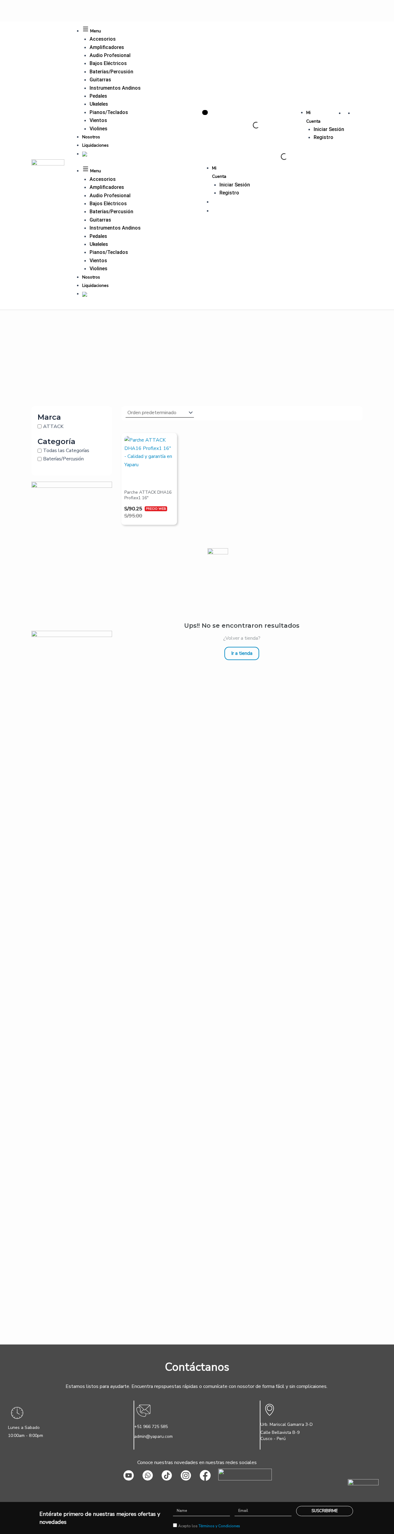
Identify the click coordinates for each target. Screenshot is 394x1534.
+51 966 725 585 (151, 1427)
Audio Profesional (110, 55)
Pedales (98, 96)
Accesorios (103, 39)
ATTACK (53, 426)
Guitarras (100, 80)
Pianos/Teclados (109, 112)
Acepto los (209, 1526)
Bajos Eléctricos (108, 63)
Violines (98, 129)
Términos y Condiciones (219, 1526)
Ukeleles (99, 104)
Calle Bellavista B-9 (280, 1432)
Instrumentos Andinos (115, 88)
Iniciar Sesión (329, 129)
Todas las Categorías (66, 450)
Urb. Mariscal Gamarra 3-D (286, 1424)
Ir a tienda (241, 653)
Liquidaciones (95, 145)
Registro (323, 137)
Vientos (98, 120)
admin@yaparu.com (153, 1436)
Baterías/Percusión (111, 72)
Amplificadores (107, 47)
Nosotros (91, 137)
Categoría (56, 441)
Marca (49, 417)
